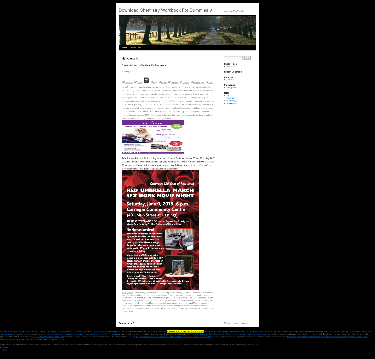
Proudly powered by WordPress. (238, 323)
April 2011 (230, 79)
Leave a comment (188, 297)
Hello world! (130, 58)
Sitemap (5, 347)
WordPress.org (231, 103)
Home (124, 47)
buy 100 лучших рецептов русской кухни (49, 336)
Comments (232, 100)
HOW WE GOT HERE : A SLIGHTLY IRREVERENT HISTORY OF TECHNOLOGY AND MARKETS (173, 336)
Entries (230, 98)
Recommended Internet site (66, 331)
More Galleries (127, 292)
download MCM (16, 331)
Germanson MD (126, 323)
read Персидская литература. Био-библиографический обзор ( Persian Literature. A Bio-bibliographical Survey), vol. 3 (229, 334)
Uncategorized (231, 87)
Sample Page (135, 47)
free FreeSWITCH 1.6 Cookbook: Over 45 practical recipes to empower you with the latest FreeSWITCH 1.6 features (77, 334)
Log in (228, 95)
